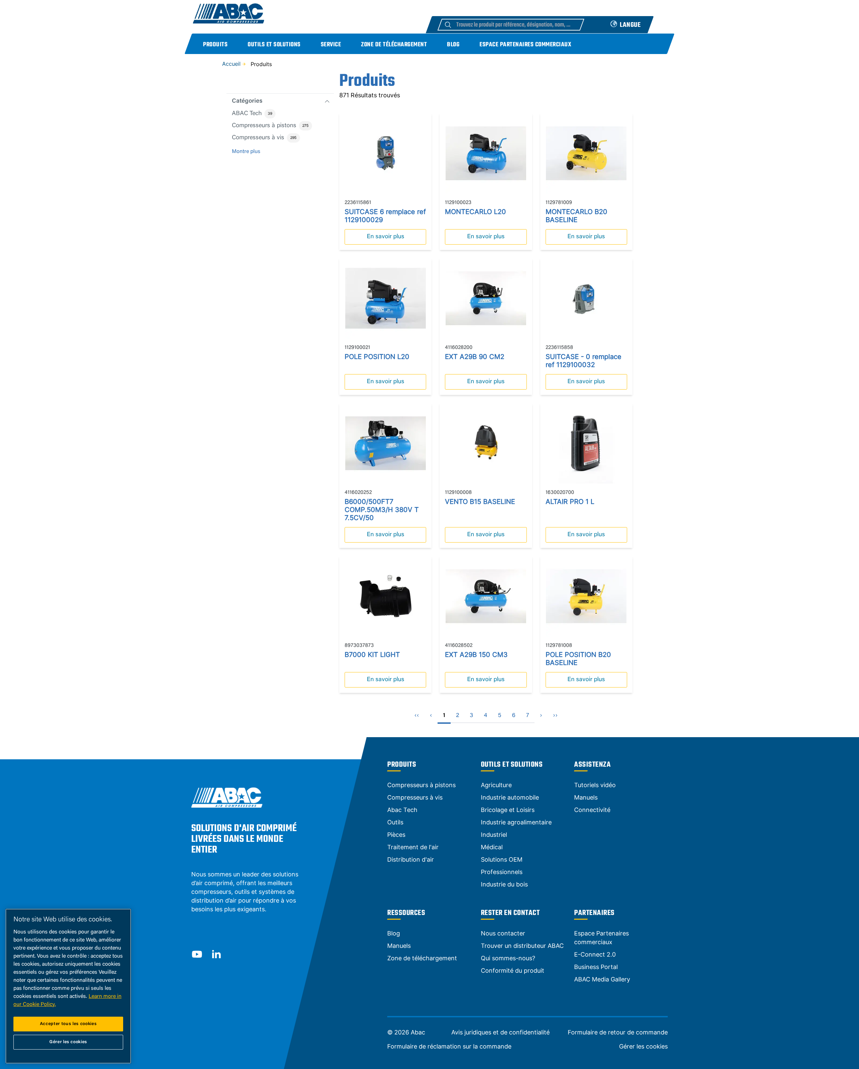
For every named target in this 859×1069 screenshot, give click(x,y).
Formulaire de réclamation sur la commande (449, 1046)
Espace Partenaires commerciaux (525, 45)
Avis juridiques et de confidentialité (500, 1032)
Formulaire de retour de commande (618, 1032)
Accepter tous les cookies (68, 1024)
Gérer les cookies (643, 1046)
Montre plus (246, 151)
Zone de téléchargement (394, 45)
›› (555, 716)
